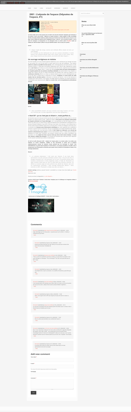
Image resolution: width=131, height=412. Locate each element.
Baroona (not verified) (49, 255)
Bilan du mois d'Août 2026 (89, 25)
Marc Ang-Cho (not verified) (50, 230)
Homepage (33, 371)
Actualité (48, 8)
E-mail (33, 363)
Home (29, 8)
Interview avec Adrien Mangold (88, 59)
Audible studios (49, 26)
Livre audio (66, 29)
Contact (73, 8)
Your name (34, 357)
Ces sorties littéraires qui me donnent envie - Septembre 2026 (92, 33)
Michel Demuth (49, 28)
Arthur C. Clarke (48, 25)
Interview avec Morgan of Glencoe (89, 76)
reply (35, 235)
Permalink (35, 230)
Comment (33, 378)
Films (35, 8)
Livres (41, 8)
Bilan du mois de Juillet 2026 (89, 42)
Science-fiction (48, 29)
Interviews (57, 8)
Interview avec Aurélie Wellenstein (89, 67)
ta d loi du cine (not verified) (50, 328)
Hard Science (55, 29)
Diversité (65, 8)
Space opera (61, 29)
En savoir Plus (10, 2)
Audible (69, 40)
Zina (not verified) (48, 281)
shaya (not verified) (48, 305)
